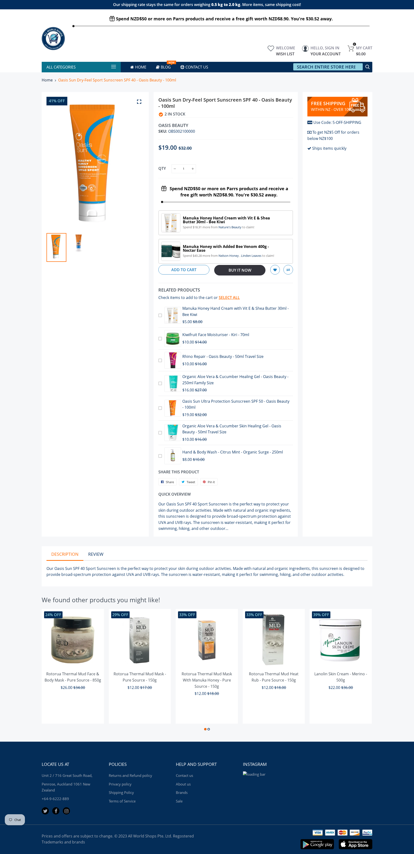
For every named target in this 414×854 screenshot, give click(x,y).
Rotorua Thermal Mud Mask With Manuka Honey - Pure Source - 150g (207, 680)
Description (65, 554)
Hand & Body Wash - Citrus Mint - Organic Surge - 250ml (232, 452)
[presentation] (56, 162)
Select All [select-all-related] (229, 297)
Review (96, 554)
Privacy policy (120, 784)
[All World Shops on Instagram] (66, 810)
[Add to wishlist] (275, 270)
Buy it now (240, 270)
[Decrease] (175, 169)
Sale (179, 801)
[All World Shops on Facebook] (55, 810)
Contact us (184, 775)
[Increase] (193, 169)
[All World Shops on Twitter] (45, 810)
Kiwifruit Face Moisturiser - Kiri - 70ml (215, 334)
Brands (182, 792)
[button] (205, 729)
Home (47, 80)
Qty (162, 168)
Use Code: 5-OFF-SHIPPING (337, 122)
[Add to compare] (288, 270)
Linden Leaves (251, 255)
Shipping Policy (121, 792)
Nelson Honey (229, 255)
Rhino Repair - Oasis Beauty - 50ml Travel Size (223, 356)
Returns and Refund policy (130, 775)
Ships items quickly (329, 148)
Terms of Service (122, 801)
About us (183, 784)
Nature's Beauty (230, 227)
